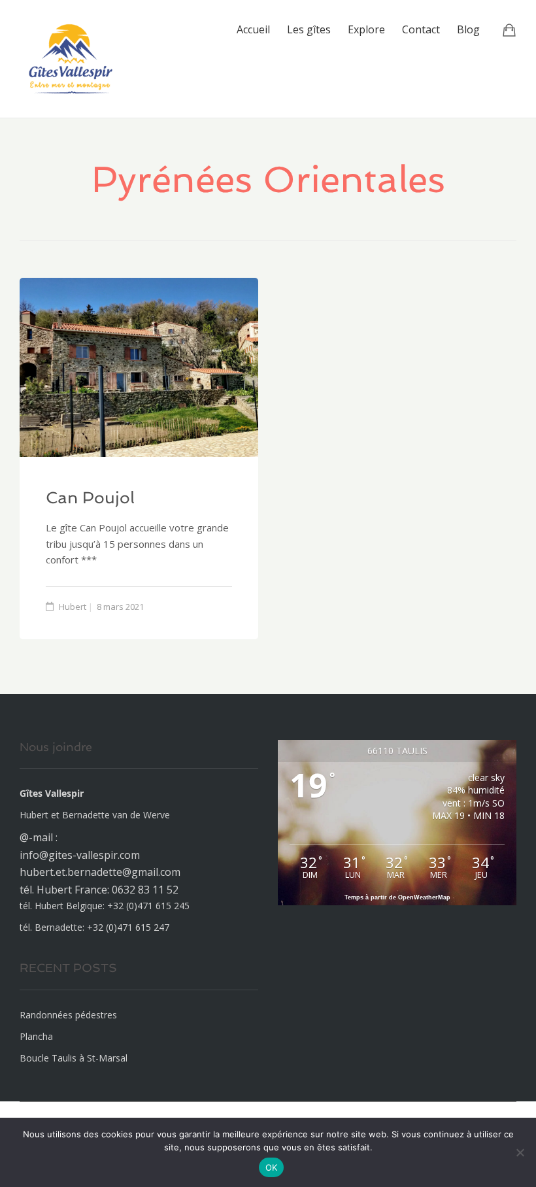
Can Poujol (90, 497)
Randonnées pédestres (68, 1015)
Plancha (36, 1036)
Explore (366, 29)
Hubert (72, 606)
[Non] (519, 1152)
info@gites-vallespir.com (80, 855)
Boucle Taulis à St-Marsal (73, 1058)
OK (271, 1167)
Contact (421, 29)
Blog (468, 29)
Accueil (253, 29)
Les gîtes (309, 29)
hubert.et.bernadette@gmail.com (100, 872)
